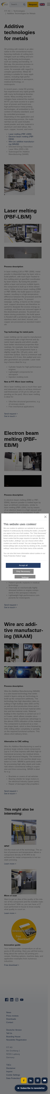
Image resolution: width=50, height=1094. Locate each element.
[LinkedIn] (31, 1080)
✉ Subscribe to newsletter (31, 1088)
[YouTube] (45, 1080)
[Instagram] (38, 1080)
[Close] (45, 517)
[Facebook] (24, 1080)
